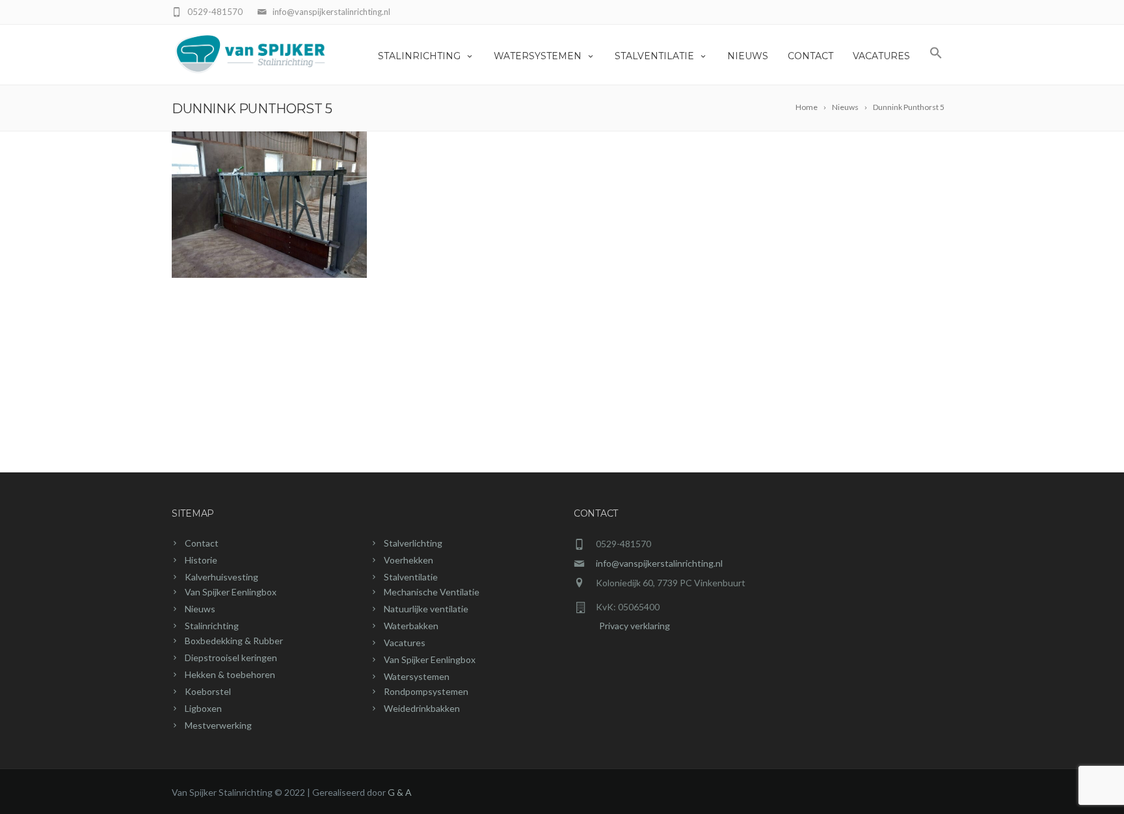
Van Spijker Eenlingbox (230, 591)
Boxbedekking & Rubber (234, 640)
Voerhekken (408, 559)
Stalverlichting (413, 543)
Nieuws (747, 56)
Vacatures (881, 56)
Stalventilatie (654, 56)
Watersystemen (538, 56)
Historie (201, 559)
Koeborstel (208, 691)
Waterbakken (411, 625)
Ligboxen (203, 708)
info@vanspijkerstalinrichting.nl (659, 563)
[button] (936, 55)
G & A (400, 792)
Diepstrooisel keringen (231, 657)
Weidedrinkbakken (422, 708)
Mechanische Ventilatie (431, 591)
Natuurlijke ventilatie (426, 608)
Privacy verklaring (622, 625)
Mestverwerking (218, 725)
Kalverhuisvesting (221, 576)
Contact (810, 56)
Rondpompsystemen (426, 691)
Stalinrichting (419, 56)
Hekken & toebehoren (230, 674)
